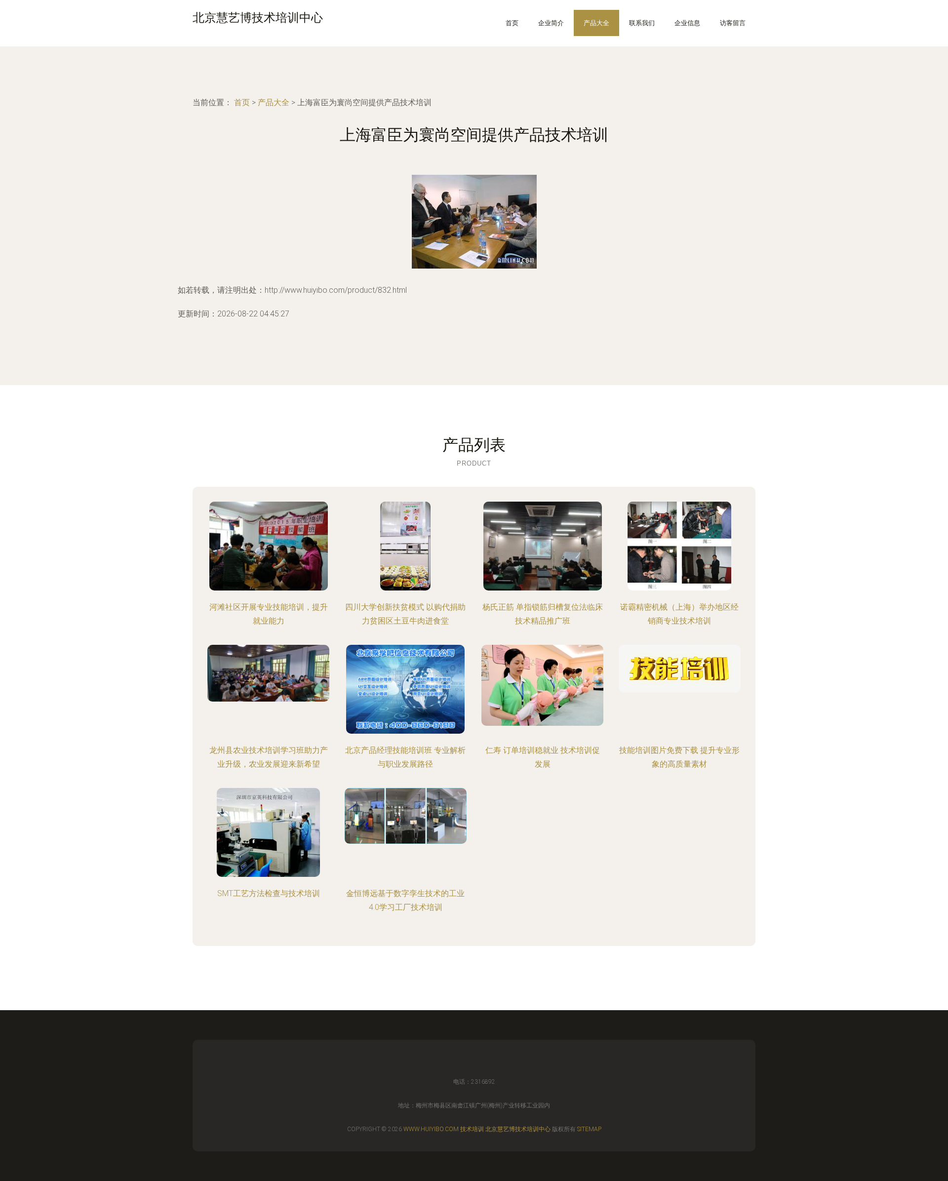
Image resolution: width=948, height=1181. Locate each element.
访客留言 (733, 23)
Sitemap (589, 1129)
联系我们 (642, 23)
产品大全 (596, 23)
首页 (512, 23)
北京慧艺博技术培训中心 (518, 1129)
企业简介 (551, 23)
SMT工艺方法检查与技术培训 (268, 893)
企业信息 (687, 23)
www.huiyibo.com (431, 1129)
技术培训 (472, 1129)
